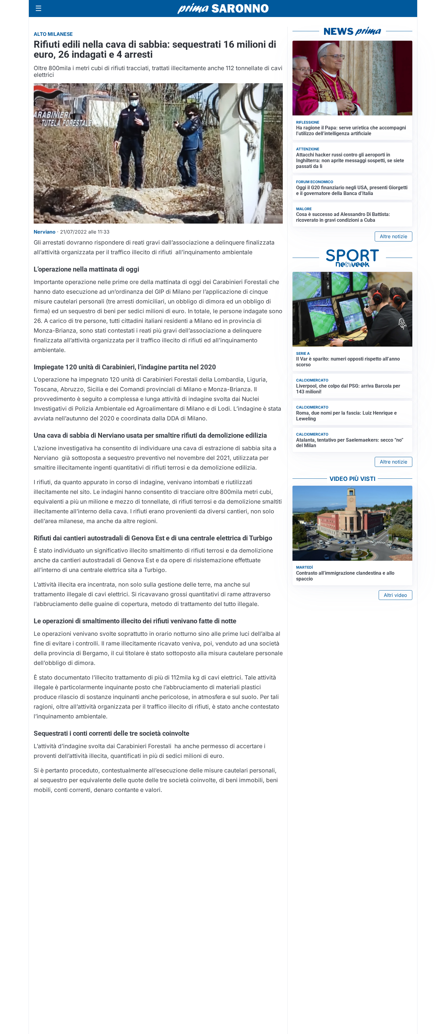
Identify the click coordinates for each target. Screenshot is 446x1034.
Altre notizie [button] (393, 236)
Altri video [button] (395, 595)
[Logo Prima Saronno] (223, 8)
